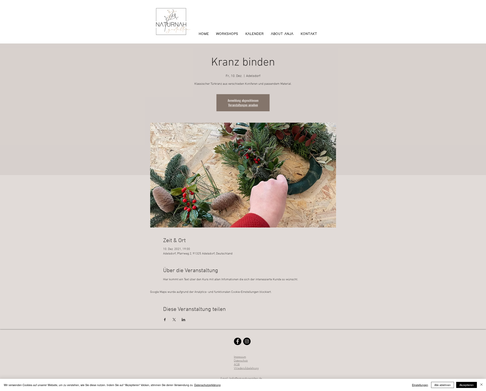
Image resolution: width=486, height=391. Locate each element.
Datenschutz (241, 361)
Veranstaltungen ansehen (243, 105)
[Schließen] (481, 385)
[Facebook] (237, 341)
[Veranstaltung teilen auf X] (174, 319)
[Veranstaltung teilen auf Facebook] (165, 319)
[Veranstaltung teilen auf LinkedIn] (183, 319)
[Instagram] (247, 341)
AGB (237, 364)
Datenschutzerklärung (207, 385)
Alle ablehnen (442, 385)
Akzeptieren (466, 385)
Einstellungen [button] (420, 385)
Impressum (240, 357)
